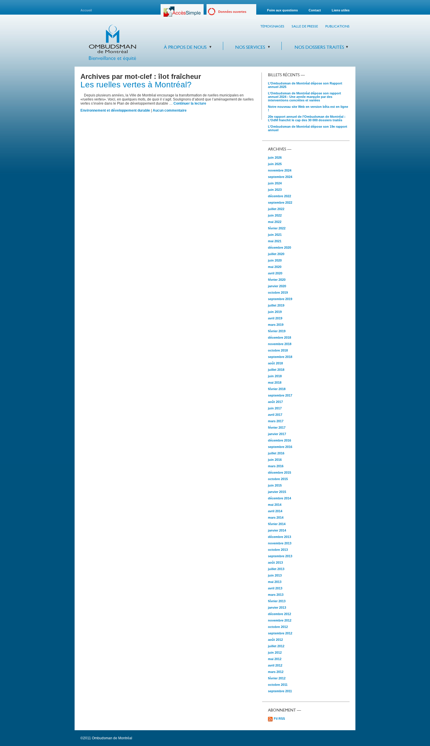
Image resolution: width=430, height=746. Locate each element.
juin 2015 (275, 485)
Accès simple (182, 13)
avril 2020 (275, 273)
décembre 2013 (279, 537)
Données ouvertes (232, 11)
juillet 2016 (276, 453)
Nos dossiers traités (319, 47)
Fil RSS (279, 718)
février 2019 (276, 331)
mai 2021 (274, 241)
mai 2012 (274, 659)
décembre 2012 (279, 614)
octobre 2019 (278, 292)
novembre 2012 (279, 620)
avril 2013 (275, 588)
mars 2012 (275, 672)
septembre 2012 (280, 633)
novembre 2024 (279, 170)
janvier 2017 (277, 434)
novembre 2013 (279, 543)
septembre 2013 (280, 556)
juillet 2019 (276, 305)
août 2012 (275, 639)
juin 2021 (275, 234)
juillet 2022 (276, 209)
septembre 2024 (280, 177)
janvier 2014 (277, 530)
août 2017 (275, 402)
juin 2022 (275, 215)
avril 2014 (275, 511)
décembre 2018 (279, 337)
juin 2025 (275, 164)
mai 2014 (274, 504)
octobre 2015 (278, 479)
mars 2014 (275, 517)
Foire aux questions (282, 10)
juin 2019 (275, 312)
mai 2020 (274, 267)
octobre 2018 (278, 350)
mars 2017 (275, 421)
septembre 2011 (280, 691)
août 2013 (275, 562)
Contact (315, 10)
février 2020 (276, 279)
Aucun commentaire (170, 110)
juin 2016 (275, 459)
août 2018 (275, 363)
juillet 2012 (276, 646)
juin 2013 (275, 575)
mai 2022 (274, 222)
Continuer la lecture (189, 103)
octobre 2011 (278, 684)
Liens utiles (341, 10)
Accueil (86, 10)
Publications (337, 26)
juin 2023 (275, 189)
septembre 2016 (280, 447)
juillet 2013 (276, 569)
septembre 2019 (280, 299)
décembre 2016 (279, 440)
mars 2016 (275, 466)
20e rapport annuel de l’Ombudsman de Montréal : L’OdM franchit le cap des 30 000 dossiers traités (306, 118)
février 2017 (276, 427)
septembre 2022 (280, 202)
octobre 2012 (278, 627)
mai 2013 (274, 582)
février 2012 (276, 678)
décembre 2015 (279, 472)
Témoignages (272, 26)
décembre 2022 (279, 196)
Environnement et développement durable (115, 110)
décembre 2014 (279, 498)
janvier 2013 (277, 607)
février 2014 (276, 524)
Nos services (250, 47)
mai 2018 (274, 382)
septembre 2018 (280, 357)
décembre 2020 (279, 247)
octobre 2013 (278, 549)
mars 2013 (275, 594)
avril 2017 (275, 414)
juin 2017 (275, 408)
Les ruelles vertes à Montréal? (136, 84)
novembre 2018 (279, 344)
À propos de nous (185, 47)
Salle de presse (305, 26)
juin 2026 (275, 157)
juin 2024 (275, 183)
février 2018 (276, 389)
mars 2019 (275, 324)
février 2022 (276, 228)
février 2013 (276, 601)
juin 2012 (275, 652)
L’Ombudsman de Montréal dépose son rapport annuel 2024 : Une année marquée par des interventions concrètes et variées (304, 96)
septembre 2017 (280, 395)
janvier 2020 (277, 286)
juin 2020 (275, 260)
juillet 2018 (276, 369)
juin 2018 (275, 376)
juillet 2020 (276, 254)
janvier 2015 (277, 492)
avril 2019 (275, 318)
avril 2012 (275, 665)
